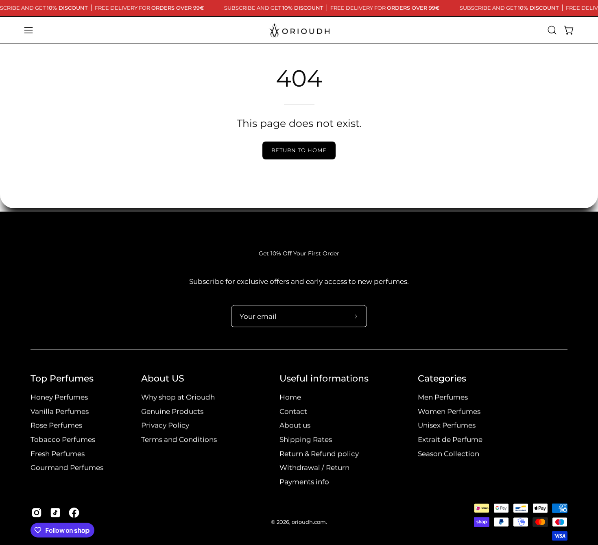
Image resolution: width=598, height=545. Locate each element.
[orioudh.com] (299, 30)
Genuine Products (172, 411)
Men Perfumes (443, 397)
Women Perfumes (449, 411)
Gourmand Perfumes (67, 468)
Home (290, 397)
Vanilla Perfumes (60, 411)
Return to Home (298, 150)
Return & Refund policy (319, 453)
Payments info (304, 482)
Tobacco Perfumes (63, 440)
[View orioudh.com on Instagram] (37, 513)
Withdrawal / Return (314, 468)
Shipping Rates (305, 440)
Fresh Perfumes (58, 453)
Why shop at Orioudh (178, 397)
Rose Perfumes (56, 425)
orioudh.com (309, 522)
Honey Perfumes (59, 397)
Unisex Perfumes (447, 425)
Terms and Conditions (179, 440)
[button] (552, 30)
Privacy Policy (165, 425)
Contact (293, 411)
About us (294, 425)
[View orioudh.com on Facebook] (74, 513)
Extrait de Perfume (450, 440)
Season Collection (448, 453)
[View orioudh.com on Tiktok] (55, 513)
